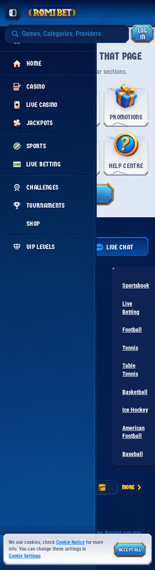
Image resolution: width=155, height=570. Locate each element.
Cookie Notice (70, 542)
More (128, 487)
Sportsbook (135, 285)
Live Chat (120, 247)
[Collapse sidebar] (13, 13)
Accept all (130, 550)
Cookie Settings (25, 556)
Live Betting (130, 307)
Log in (142, 33)
